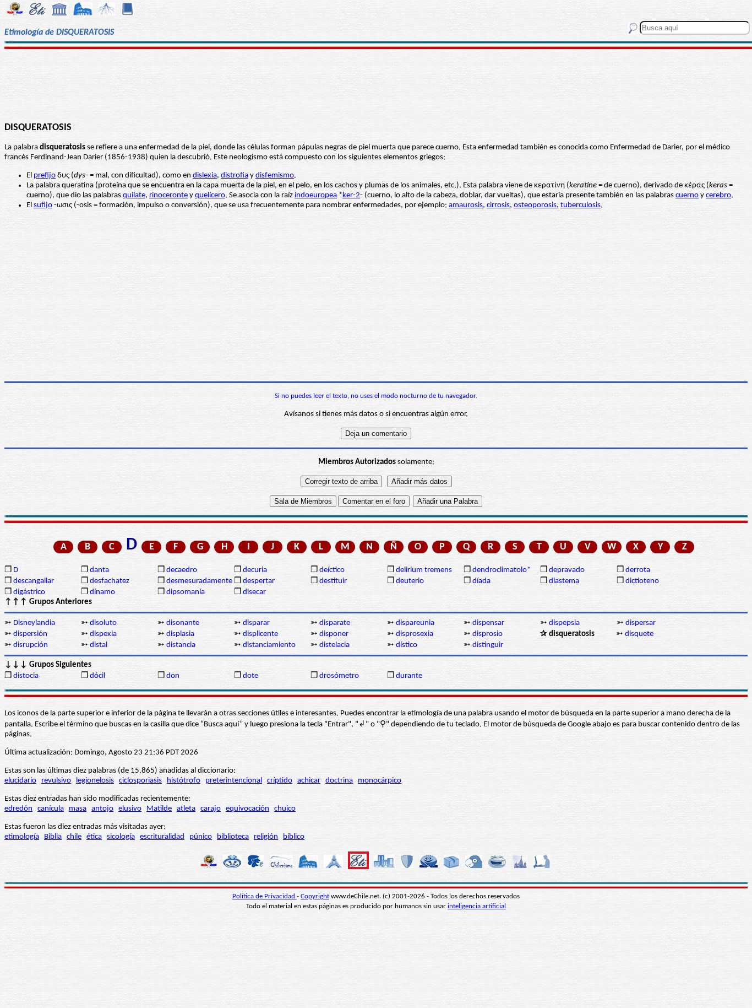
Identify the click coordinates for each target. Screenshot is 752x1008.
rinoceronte (168, 195)
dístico (406, 645)
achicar (308, 781)
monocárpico (379, 781)
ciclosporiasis (140, 781)
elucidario (20, 781)
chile (74, 837)
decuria (255, 570)
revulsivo (56, 781)
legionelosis (95, 781)
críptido (279, 781)
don (172, 676)
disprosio (487, 634)
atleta (186, 809)
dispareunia (415, 623)
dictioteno (642, 581)
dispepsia (564, 623)
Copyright (315, 896)
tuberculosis (580, 205)
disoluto (103, 623)
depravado (567, 570)
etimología (21, 837)
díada (481, 581)
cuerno (687, 195)
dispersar (640, 623)
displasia (180, 634)
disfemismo (274, 175)
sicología (121, 837)
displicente (260, 634)
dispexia (103, 634)
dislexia (205, 175)
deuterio (410, 581)
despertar (259, 581)
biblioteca (233, 837)
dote (250, 676)
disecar (254, 592)
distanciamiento (269, 645)
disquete (639, 634)
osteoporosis (535, 205)
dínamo (102, 592)
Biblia (53, 837)
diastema (564, 581)
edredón (18, 809)
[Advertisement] (376, 84)
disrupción (30, 645)
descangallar (33, 581)
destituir (333, 581)
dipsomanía (185, 592)
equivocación (247, 809)
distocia (26, 676)
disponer (333, 634)
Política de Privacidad (264, 896)
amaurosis (466, 205)
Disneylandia (34, 623)
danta (99, 570)
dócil (97, 676)
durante (409, 676)
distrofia (234, 175)
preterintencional (233, 781)
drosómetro (339, 676)
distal (98, 645)
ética (94, 837)
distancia (180, 645)
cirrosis (498, 205)
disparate (334, 623)
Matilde (159, 809)
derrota (637, 570)
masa (77, 809)
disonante (182, 623)
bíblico (293, 837)
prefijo (45, 175)
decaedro (181, 570)
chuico (285, 809)
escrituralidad (162, 837)
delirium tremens (424, 570)
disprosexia (414, 634)
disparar (256, 623)
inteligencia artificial (477, 906)
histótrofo (183, 781)
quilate (134, 195)
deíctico (332, 570)
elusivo (129, 809)
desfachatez (109, 581)
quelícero (210, 195)
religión (266, 837)
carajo (210, 809)
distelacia (334, 645)
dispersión (30, 634)
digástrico (29, 592)
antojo (102, 809)
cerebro (718, 195)
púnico (200, 837)
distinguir (487, 645)
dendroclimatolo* (501, 570)
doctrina (339, 781)
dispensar (488, 623)
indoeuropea (316, 195)
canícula (50, 809)
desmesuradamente (199, 581)
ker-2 (351, 195)
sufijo (43, 205)
